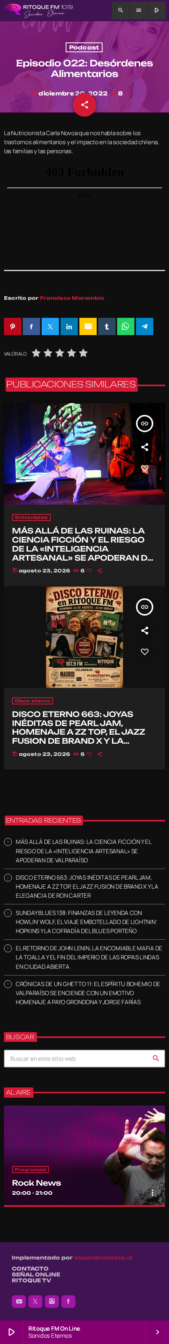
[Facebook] (68, 1301)
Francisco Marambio (72, 298)
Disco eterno (32, 701)
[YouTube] (19, 1301)
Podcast (84, 47)
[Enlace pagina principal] (39, 11)
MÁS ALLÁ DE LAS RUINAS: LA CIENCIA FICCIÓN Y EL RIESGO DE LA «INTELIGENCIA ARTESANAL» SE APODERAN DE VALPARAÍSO (82, 548)
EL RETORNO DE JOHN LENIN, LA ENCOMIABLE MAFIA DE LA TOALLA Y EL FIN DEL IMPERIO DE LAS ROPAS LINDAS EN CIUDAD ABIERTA (89, 957)
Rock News (36, 1183)
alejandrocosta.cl (103, 1258)
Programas (30, 1169)
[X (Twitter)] (35, 1301)
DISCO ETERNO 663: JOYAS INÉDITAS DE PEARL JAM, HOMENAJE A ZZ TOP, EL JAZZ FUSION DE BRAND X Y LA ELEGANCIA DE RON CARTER (78, 732)
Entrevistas (31, 517)
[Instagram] (52, 1301)
